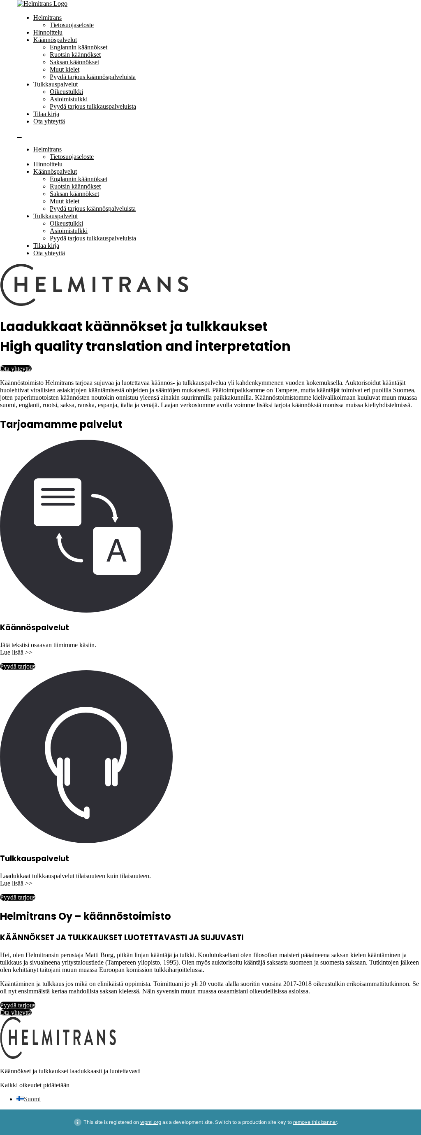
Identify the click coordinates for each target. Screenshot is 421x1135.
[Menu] (19, 137)
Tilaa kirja (46, 113)
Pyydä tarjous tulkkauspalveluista (93, 106)
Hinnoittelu (47, 32)
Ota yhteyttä (49, 121)
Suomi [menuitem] (32, 1098)
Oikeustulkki (66, 91)
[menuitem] (28, 1098)
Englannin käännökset (78, 47)
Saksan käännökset (74, 61)
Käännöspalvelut (55, 39)
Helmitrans (47, 17)
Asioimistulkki (69, 99)
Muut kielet (64, 69)
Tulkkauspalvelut (55, 84)
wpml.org (150, 1122)
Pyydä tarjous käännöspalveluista (93, 76)
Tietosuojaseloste (72, 24)
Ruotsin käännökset (75, 54)
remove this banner (315, 1122)
